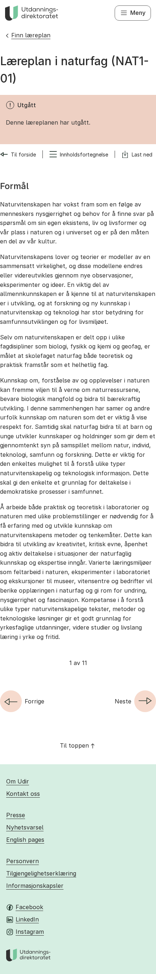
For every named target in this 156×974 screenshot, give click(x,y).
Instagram (30, 931)
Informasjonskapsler (34, 885)
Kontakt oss (23, 793)
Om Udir (17, 781)
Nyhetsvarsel (25, 827)
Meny (137, 12)
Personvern (22, 861)
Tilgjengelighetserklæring (41, 873)
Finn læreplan (30, 35)
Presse (15, 815)
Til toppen (74, 745)
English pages (25, 839)
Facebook (29, 907)
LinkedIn (27, 919)
